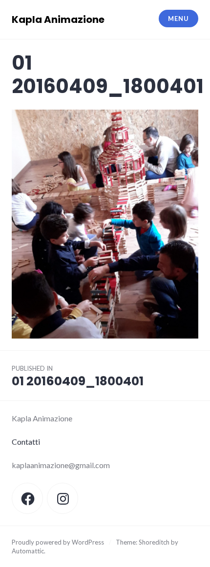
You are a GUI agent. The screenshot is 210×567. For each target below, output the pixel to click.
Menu (178, 18)
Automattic (28, 551)
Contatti (26, 441)
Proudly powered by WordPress (58, 542)
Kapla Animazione (58, 19)
